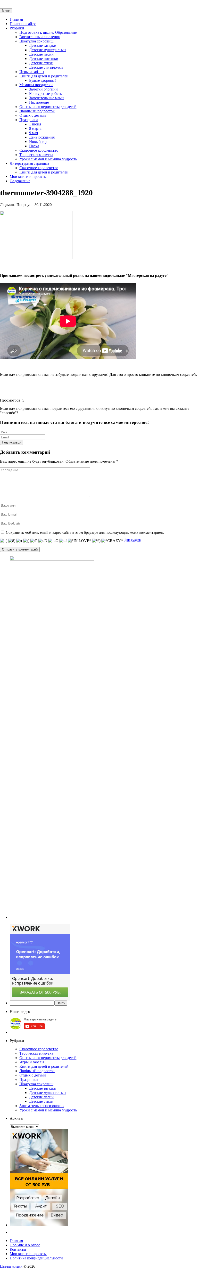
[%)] (96, 541)
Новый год (38, 142)
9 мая (33, 133)
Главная (16, 19)
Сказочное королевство (38, 150)
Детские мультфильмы (47, 50)
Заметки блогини (43, 89)
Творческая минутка (36, 155)
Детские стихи (41, 63)
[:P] (33, 541)
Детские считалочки (46, 67)
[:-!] (63, 541)
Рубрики (17, 28)
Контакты (18, 1249)
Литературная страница (29, 163)
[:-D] (42, 541)
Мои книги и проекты (28, 176)
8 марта (35, 128)
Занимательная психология (41, 1106)
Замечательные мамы (46, 98)
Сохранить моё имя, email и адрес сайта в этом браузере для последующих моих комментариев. (85, 532)
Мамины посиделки (36, 85)
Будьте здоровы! (42, 80)
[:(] (19, 541)
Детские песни (41, 54)
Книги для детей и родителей (43, 76)
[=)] (3, 541)
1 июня (35, 124)
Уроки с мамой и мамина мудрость (48, 159)
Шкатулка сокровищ (36, 41)
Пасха (34, 146)
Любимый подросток (37, 111)
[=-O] (53, 541)
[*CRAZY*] (112, 541)
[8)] (11, 541)
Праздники (28, 120)
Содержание (20, 181)
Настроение (39, 102)
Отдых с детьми (32, 115)
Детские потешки (43, 59)
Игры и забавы (31, 72)
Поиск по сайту (23, 24)
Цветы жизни (11, 1266)
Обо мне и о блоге (25, 1245)
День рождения (42, 137)
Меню (6, 11)
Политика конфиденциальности (36, 1258)
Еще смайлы (132, 540)
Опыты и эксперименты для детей (47, 107)
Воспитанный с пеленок (39, 37)
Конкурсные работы (46, 93)
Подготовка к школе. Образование (48, 32)
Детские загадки (42, 45)
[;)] (26, 541)
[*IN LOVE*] (79, 541)
